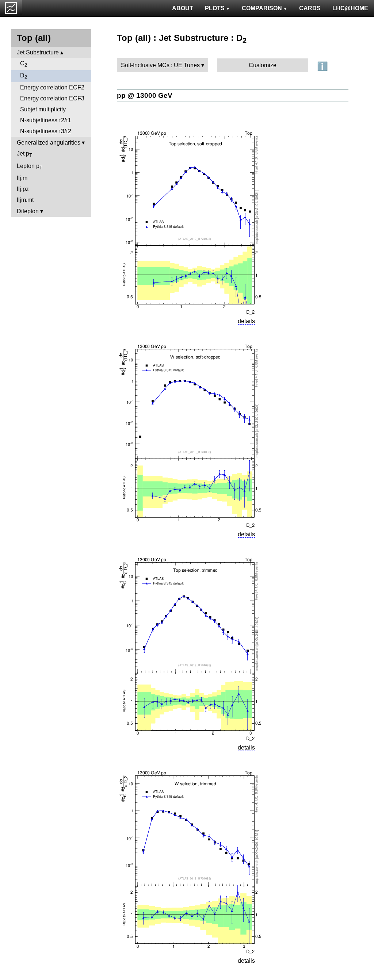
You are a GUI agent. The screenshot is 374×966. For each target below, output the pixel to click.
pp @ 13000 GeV (144, 95)
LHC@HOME (350, 8)
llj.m (22, 178)
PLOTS (215, 8)
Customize (262, 65)
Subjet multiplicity (43, 109)
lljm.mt (25, 200)
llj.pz (23, 189)
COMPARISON (262, 8)
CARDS (310, 8)
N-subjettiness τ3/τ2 (45, 131)
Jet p (24, 154)
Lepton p (29, 166)
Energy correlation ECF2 (52, 87)
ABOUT (182, 8)
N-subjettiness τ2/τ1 (45, 120)
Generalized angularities (48, 142)
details (246, 321)
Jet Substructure (38, 52)
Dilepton (28, 211)
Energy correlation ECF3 (52, 98)
